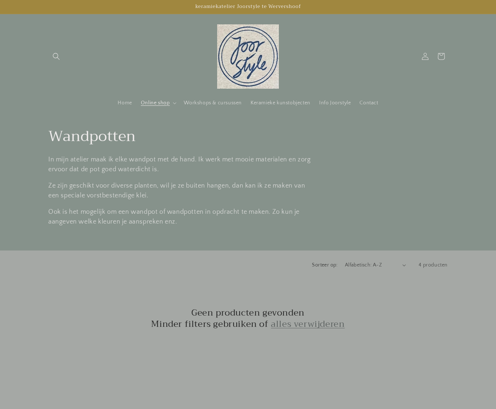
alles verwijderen (308, 324)
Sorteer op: (324, 265)
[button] (56, 56)
